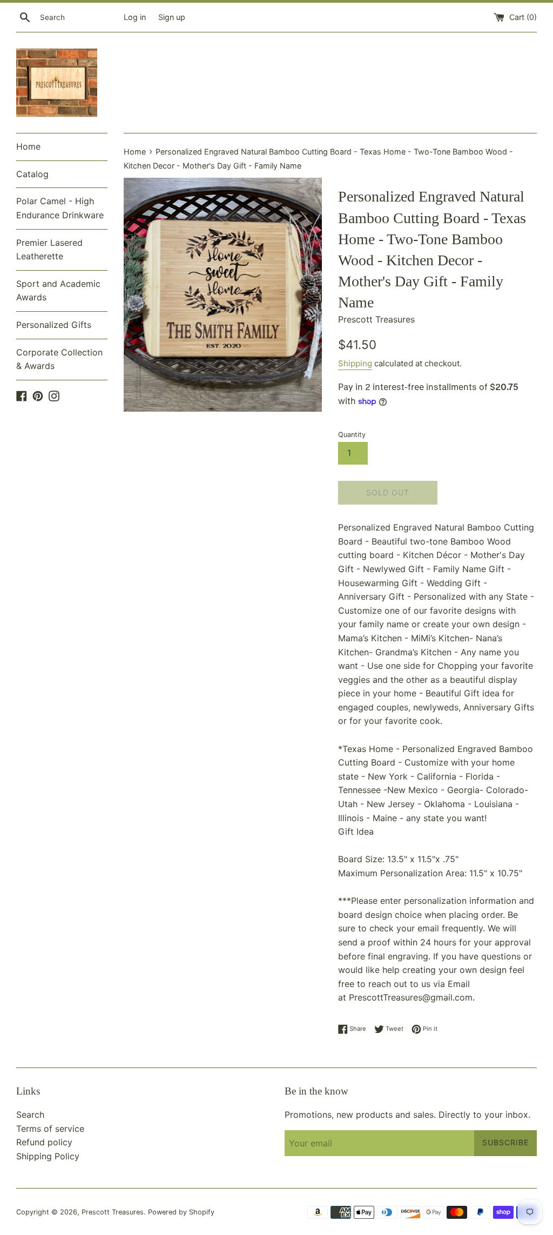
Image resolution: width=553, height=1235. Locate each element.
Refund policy (44, 1142)
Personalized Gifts (53, 324)
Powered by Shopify (181, 1212)
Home (28, 146)
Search (30, 1114)
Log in (135, 17)
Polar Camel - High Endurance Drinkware (60, 208)
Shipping (355, 363)
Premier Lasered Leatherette (49, 249)
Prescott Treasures (113, 1212)
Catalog (32, 174)
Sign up (171, 17)
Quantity (352, 435)
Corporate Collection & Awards (59, 359)
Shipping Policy (47, 1156)
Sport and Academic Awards (58, 290)
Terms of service (50, 1128)
